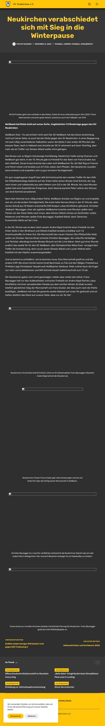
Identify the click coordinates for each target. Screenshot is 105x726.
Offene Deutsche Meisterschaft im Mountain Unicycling (26, 675)
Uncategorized (12, 670)
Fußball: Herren (63, 44)
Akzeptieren (15, 716)
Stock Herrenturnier (64, 687)
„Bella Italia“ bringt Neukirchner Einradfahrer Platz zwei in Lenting (76, 675)
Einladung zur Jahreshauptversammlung (25, 687)
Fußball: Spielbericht (82, 44)
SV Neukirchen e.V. (23, 4)
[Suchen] (89, 4)
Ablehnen (32, 716)
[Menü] (97, 4)
